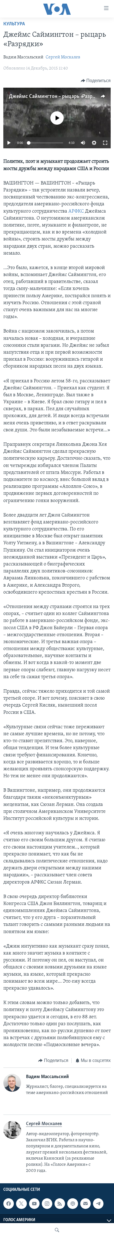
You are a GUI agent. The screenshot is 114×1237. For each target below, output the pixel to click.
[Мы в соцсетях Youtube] (34, 1203)
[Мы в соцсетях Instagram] (47, 1203)
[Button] (96, 80)
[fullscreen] (105, 142)
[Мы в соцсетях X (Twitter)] (21, 1203)
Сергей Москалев (63, 57)
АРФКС (76, 211)
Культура (14, 24)
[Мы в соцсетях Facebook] (8, 1203)
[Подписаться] (85, 1203)
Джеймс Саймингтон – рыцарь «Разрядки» (57, 96)
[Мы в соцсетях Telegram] (98, 1203)
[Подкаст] (72, 1203)
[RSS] (60, 1203)
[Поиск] (57, 1230)
